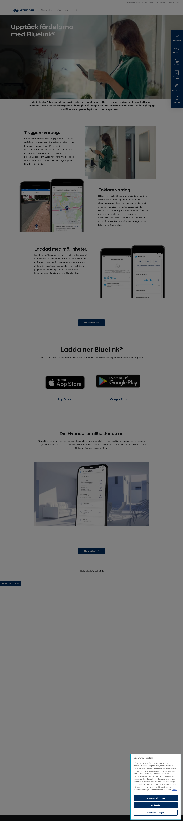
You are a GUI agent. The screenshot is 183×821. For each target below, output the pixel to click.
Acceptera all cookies (156, 798)
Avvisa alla (155, 805)
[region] (156, 787)
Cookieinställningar (155, 813)
